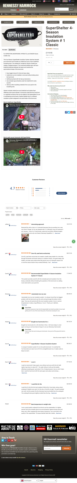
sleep (31, 214)
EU (60, 1)
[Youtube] (12, 440)
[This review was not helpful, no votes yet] (70, 247)
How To (33, 14)
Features (13, 14)
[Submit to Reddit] (71, 112)
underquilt (25, 214)
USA (48, 1)
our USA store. (64, 101)
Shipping (40, 470)
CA (55, 1)
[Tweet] (69, 112)
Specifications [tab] (12, 49)
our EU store (64, 96)
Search (71, 9)
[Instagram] (15, 440)
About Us (41, 14)
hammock (18, 214)
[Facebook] (6, 440)
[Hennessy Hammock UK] (19, 6)
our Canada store (68, 97)
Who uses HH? (23, 14)
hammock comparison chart (58, 81)
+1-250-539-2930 (69, 4)
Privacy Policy (49, 470)
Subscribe (66, 448)
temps (12, 214)
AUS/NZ (72, 1)
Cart (74, 14)
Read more (57, 233)
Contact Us (57, 14)
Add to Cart (69, 62)
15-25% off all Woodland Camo (38, 16)
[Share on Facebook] (66, 112)
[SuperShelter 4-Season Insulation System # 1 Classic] (22, 36)
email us (67, 78)
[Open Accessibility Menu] (73, 241)
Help (49, 14)
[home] (1, 14)
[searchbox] (10, 208)
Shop (6, 14)
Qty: (49, 62)
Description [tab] (4, 49)
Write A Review (61, 193)
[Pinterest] (9, 440)
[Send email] (74, 112)
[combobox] (25, 208)
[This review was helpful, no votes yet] (67, 247)
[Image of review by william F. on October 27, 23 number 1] (25, 238)
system (7, 214)
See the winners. (21, 457)
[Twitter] (3, 440)
